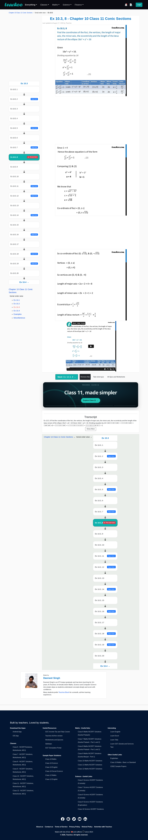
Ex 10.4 (17, 311)
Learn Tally (114, 740)
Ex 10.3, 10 (14, 176)
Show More (91, 429)
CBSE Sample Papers (118, 766)
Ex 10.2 (17, 304)
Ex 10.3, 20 (14, 273)
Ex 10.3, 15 (14, 225)
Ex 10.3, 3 (14, 109)
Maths (55, 5)
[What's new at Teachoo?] (126, 4)
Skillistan (48, 744)
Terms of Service (61, 827)
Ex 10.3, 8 (23, 157)
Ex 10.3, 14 (23, 215)
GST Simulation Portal (53, 748)
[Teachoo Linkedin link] (85, 819)
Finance (78, 5)
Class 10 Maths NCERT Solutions (90, 761)
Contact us (49, 827)
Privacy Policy (74, 827)
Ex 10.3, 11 (23, 186)
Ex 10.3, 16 (23, 234)
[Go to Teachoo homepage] (13, 4)
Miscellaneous (19, 318)
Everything (30, 5)
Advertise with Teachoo (103, 827)
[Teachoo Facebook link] (63, 819)
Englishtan (114, 758)
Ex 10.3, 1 (14, 89)
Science (66, 5)
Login (139, 5)
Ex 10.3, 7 (23, 147)
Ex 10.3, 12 (23, 196)
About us (39, 827)
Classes (43, 5)
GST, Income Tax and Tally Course (57, 732)
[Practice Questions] (130, 4)
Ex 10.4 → (24, 282)
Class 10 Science (51, 763)
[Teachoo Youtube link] (80, 819)
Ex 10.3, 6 (14, 138)
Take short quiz (98, 377)
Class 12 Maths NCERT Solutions (90, 769)
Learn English (115, 732)
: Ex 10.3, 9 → (67, 377)
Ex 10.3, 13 (14, 205)
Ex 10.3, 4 (14, 118)
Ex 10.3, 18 (23, 254)
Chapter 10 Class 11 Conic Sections (21, 13)
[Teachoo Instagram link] (69, 819)
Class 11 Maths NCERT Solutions (90, 765)
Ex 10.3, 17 (14, 244)
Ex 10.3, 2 (23, 99)
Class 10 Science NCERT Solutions (91, 809)
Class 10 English (51, 767)
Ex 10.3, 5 (23, 128)
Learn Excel (114, 736)
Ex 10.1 (17, 300)
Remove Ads (85, 377)
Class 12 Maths (50, 775)
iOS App (16, 736)
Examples (18, 314)
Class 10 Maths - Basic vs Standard (123, 762)
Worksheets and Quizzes (54, 740)
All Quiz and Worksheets (116, 377)
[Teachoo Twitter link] (74, 819)
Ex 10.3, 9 (14, 167)
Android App (17, 732)
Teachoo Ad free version (54, 736)
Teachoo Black (64, 692)
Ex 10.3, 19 (23, 263)
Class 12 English (51, 779)
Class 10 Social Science (54, 771)
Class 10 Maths (50, 759)
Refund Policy (87, 827)
